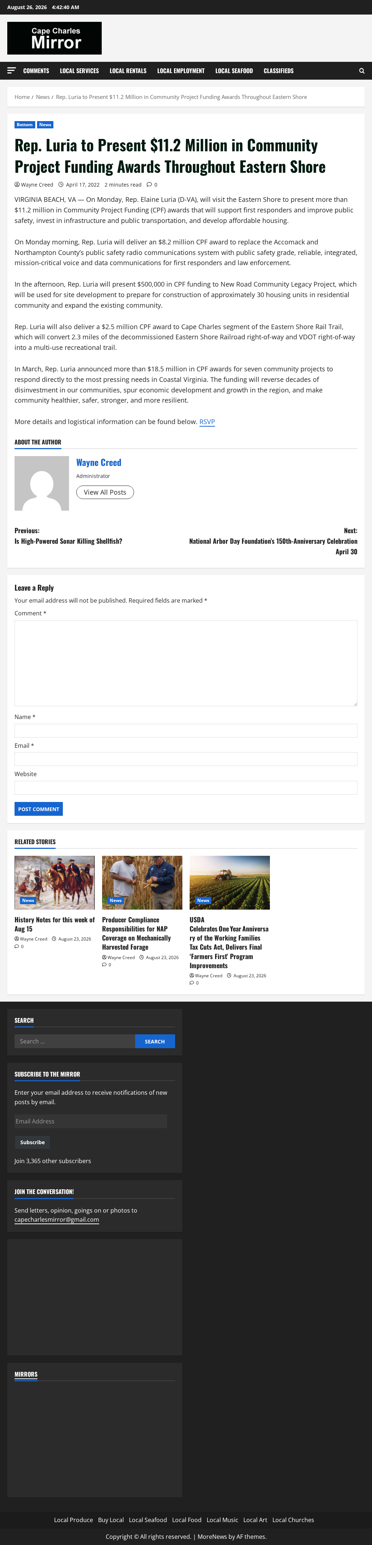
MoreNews (212, 1537)
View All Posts (105, 492)
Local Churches (293, 1520)
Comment (30, 613)
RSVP (207, 421)
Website (26, 774)
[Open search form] (362, 71)
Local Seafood (234, 70)
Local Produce (73, 1520)
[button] (11, 70)
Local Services (79, 70)
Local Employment (181, 70)
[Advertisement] (95, 1297)
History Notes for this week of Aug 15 (55, 924)
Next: (273, 541)
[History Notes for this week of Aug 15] (55, 882)
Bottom (25, 124)
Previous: (68, 536)
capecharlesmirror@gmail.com (57, 1219)
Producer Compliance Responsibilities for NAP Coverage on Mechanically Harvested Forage (136, 933)
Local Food (187, 1520)
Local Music (222, 1520)
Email (24, 746)
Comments (36, 70)
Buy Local (111, 1520)
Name (25, 717)
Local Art (255, 1520)
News (45, 124)
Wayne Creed (37, 184)
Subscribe (32, 1142)
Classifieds (279, 70)
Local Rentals (128, 70)
